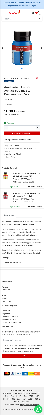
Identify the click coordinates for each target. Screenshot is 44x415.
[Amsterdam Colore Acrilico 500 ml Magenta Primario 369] (5, 195)
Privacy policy (14, 346)
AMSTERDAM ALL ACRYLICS (16, 78)
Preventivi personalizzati (11, 322)
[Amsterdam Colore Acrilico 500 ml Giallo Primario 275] (5, 175)
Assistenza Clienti (9, 319)
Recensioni (6, 290)
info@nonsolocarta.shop (29, 405)
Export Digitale (8, 409)
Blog (4, 292)
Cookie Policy (7, 301)
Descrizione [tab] (9, 215)
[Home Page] (14, 12)
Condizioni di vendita (10, 316)
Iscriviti (22, 356)
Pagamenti (6, 313)
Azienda (5, 287)
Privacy (4, 298)
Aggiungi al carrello (23, 133)
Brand (4, 295)
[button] (21, 68)
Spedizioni (6, 311)
